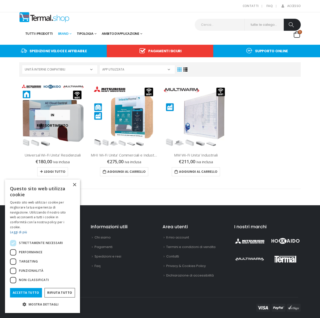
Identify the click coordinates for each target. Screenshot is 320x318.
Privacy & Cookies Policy (186, 266)
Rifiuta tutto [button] (59, 292)
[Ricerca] (292, 25)
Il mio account (177, 237)
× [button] (74, 185)
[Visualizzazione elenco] (185, 69)
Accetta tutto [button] (26, 292)
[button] (42, 304)
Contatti (250, 6)
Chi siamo (102, 237)
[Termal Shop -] (44, 17)
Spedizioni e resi (107, 256)
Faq (269, 6)
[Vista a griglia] (179, 69)
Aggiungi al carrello (126, 172)
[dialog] (42, 246)
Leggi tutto (54, 172)
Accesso (294, 6)
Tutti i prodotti (39, 33)
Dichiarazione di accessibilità (190, 275)
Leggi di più (18, 232)
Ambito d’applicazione (120, 33)
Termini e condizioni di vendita (191, 246)
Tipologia (85, 33)
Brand (63, 33)
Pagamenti (103, 246)
